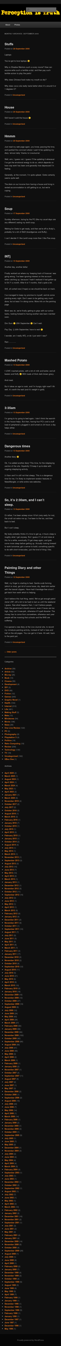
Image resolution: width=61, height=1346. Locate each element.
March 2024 (10, 785)
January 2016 (11, 822)
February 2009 (11, 1025)
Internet (8, 706)
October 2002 (11, 1185)
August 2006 (10, 1100)
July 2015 (9, 829)
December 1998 (12, 1303)
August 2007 (10, 1078)
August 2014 (10, 844)
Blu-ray (8, 674)
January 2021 (11, 794)
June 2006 (9, 1107)
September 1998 (12, 1310)
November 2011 (12, 922)
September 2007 (12, 1075)
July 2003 (9, 1175)
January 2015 (11, 838)
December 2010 (12, 957)
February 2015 (11, 835)
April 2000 (9, 1263)
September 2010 (12, 966)
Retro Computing (12, 743)
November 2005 (12, 1128)
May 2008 (9, 1053)
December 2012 (12, 885)
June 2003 (9, 1178)
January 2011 (11, 954)
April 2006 (9, 1113)
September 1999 (12, 1281)
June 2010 (9, 975)
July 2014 (9, 847)
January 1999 (11, 1300)
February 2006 (11, 1119)
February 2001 (11, 1235)
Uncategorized (19, 95)
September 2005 (12, 1135)
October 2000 (11, 1247)
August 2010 (10, 969)
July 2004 (9, 1153)
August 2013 (10, 863)
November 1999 (12, 1275)
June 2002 (9, 1197)
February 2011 (11, 950)
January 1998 (11, 1316)
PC (6, 731)
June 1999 (9, 1288)
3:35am (10, 407)
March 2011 (10, 947)
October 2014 (11, 841)
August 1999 (10, 1285)
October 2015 (11, 826)
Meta (7, 715)
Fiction (8, 693)
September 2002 (12, 1188)
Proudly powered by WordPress (30, 1340)
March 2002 (10, 1206)
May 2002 (9, 1200)
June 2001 (9, 1228)
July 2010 (9, 972)
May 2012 (9, 904)
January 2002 (11, 1213)
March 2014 (10, 854)
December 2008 (12, 1032)
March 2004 (10, 1166)
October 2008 (11, 1038)
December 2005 (12, 1125)
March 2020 (10, 797)
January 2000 (11, 1269)
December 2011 (12, 919)
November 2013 (12, 857)
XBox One (9, 759)
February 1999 (11, 1297)
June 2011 (9, 938)
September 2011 (12, 929)
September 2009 (12, 1003)
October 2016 (11, 810)
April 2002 (9, 1203)
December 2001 (12, 1216)
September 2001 (12, 1222)
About (7, 24)
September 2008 (12, 1041)
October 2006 (11, 1094)
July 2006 (9, 1103)
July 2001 (9, 1225)
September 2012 (12, 894)
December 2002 (12, 1181)
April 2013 (9, 875)
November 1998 (12, 1306)
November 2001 (12, 1219)
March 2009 (10, 1022)
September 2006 (12, 1097)
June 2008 (9, 1050)
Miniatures (9, 718)
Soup (8, 208)
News (7, 724)
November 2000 (12, 1244)
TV (6, 752)
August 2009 (10, 1007)
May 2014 (9, 850)
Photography (10, 734)
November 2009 (12, 997)
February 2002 (11, 1210)
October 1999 (11, 1278)
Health (7, 702)
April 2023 (9, 791)
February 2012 (11, 913)
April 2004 (9, 1163)
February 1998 (11, 1313)
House (9, 107)
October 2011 (11, 925)
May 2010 (9, 978)
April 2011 (9, 944)
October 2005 (11, 1131)
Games (8, 696)
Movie (7, 721)
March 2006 (10, 1116)
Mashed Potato (16, 360)
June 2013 (9, 869)
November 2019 (12, 801)
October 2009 (11, 1000)
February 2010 (11, 988)
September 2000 (12, 1250)
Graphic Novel (11, 699)
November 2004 (12, 1150)
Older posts (11, 651)
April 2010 (9, 982)
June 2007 (9, 1085)
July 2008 (9, 1047)
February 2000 (11, 1266)
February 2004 (11, 1169)
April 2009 (9, 1019)
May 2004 (9, 1160)
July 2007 (9, 1082)
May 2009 (9, 1016)
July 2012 (9, 897)
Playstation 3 (10, 737)
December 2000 (12, 1241)
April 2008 (9, 1057)
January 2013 (11, 882)
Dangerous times (17, 446)
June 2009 (9, 1013)
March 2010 (10, 985)
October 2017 (11, 804)
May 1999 (9, 1291)
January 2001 (11, 1238)
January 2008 (11, 1066)
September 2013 (12, 860)
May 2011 (9, 941)
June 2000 (9, 1260)
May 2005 (9, 1144)
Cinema (8, 681)
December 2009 (12, 994)
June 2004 (9, 1156)
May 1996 (9, 1328)
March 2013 (10, 879)
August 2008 (10, 1044)
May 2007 (9, 1088)
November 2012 (12, 888)
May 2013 (9, 872)
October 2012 (11, 891)
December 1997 (12, 1319)
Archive (8, 668)
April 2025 (9, 772)
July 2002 (9, 1194)
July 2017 (9, 807)
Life (6, 709)
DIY (6, 687)
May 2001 (9, 1231)
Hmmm (10, 136)
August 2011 (10, 932)
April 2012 (9, 907)
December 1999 (12, 1272)
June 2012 (9, 900)
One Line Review (12, 727)
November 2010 (12, 960)
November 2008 (12, 1035)
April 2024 (9, 782)
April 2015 (9, 832)
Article (8, 671)
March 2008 (10, 1060)
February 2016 (11, 819)
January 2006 (11, 1122)
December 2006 (12, 1091)
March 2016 (10, 816)
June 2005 (9, 1141)
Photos (17, 24)
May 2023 (9, 788)
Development (11, 684)
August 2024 (10, 779)
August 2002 (10, 1191)
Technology (10, 749)
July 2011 (9, 935)
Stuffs (9, 44)
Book (7, 677)
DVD (7, 690)
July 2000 (9, 1256)
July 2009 (9, 1010)
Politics (8, 740)
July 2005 (9, 1138)
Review (8, 746)
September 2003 (12, 1172)
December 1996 (12, 1325)
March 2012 (10, 910)
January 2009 (11, 1028)
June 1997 (9, 1322)
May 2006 (9, 1110)
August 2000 (10, 1253)
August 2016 (10, 813)
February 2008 (11, 1063)
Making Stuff (10, 712)
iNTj (8, 256)
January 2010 (11, 991)
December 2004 (12, 1147)
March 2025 (10, 776)
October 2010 (11, 963)
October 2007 (11, 1072)
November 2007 (12, 1069)
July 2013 (9, 866)
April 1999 (9, 1294)
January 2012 (11, 916)
